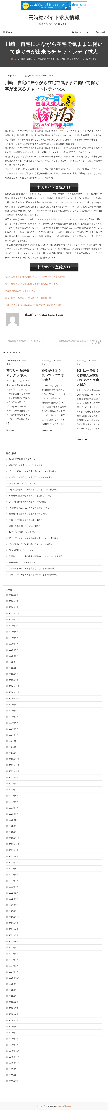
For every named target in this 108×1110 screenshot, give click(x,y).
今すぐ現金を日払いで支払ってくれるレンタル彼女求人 (33, 489)
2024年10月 (14, 698)
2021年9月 (13, 923)
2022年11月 (14, 838)
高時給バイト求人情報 (54, 17)
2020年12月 (14, 978)
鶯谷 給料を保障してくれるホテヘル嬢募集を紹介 (29, 298)
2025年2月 (13, 674)
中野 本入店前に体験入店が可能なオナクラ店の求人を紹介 (33, 305)
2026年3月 (13, 595)
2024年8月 (13, 710)
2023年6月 (13, 796)
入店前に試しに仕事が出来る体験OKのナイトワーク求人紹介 (36, 556)
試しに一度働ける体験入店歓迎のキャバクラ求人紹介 (32, 471)
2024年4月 (13, 735)
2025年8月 (13, 638)
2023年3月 (13, 814)
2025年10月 (14, 625)
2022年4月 (13, 881)
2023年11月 (14, 765)
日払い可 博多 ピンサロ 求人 (21, 550)
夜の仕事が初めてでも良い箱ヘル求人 (25, 520)
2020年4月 (13, 1026)
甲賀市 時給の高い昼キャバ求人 (20, 290)
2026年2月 (13, 601)
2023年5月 (13, 802)
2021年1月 (13, 972)
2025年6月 (13, 650)
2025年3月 (13, 668)
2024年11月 (14, 692)
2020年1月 (13, 1045)
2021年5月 (13, 947)
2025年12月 (14, 613)
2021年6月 (13, 941)
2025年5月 (13, 656)
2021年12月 (14, 905)
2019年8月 (13, 1075)
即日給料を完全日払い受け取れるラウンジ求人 (29, 508)
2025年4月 (13, 662)
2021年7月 (13, 935)
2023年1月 (13, 826)
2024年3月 (13, 741)
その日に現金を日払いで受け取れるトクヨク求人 (30, 477)
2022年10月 (14, 844)
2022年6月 (13, 868)
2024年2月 (13, 747)
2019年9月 (13, 1069)
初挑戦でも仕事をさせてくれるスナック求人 (28, 514)
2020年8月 (13, 1002)
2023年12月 (14, 759)
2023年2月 (13, 820)
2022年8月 (13, 856)
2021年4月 (13, 953)
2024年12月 (14, 686)
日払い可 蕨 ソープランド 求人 (22, 483)
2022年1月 (13, 899)
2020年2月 (13, 1039)
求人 (27, 75)
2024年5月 (13, 729)
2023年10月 (14, 771)
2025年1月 (13, 680)
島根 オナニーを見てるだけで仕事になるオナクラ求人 (33, 574)
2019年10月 (14, 1063)
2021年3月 (13, 960)
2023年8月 (13, 783)
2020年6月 (13, 1014)
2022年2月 (13, 893)
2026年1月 (13, 607)
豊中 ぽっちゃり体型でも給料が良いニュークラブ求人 (33, 538)
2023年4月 (13, 808)
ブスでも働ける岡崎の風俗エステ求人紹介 (27, 502)
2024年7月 (13, 717)
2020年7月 (13, 1008)
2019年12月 (14, 1051)
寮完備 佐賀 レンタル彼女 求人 (22, 562)
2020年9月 (13, 996)
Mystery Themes (64, 1106)
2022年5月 (13, 875)
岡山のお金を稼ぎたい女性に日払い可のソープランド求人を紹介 (35, 276)
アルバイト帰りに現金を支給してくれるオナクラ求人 (32, 568)
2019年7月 (13, 1081)
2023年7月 (13, 789)
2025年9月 (13, 632)
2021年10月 (14, 917)
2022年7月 (13, 862)
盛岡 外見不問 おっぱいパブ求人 (24, 526)
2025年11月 (14, 619)
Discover (10, 430)
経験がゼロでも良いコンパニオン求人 (53, 375)
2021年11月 (14, 911)
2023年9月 (13, 777)
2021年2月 (13, 966)
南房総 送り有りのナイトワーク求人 (24, 341)
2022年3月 (13, 887)
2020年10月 (14, 990)
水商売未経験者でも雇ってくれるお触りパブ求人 (30, 495)
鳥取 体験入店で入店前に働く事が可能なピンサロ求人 (31, 283)
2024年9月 (13, 704)
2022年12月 (14, 832)
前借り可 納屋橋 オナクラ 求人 (22, 459)
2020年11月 (14, 984)
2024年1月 (13, 753)
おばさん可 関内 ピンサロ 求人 (22, 532)
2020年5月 (13, 1020)
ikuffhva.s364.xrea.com (42, 76)
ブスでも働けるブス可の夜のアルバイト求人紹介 (30, 544)
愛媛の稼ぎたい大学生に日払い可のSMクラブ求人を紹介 (80, 342)
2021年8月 (13, 929)
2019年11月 (14, 1057)
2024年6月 (13, 723)
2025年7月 (13, 644)
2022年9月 (13, 850)
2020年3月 (13, 1032)
